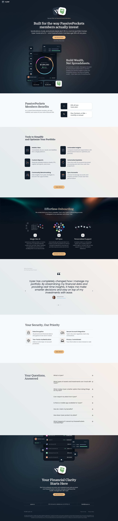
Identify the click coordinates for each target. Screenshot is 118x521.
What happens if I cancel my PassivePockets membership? (69, 422)
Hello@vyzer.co (85, 504)
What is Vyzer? (59, 375)
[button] (25, 291)
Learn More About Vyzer (59, 40)
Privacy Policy (91, 511)
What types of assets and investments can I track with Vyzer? (72, 382)
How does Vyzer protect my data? (65, 415)
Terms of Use (83, 511)
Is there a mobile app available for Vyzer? (68, 403)
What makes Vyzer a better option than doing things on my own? (72, 389)
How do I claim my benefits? (63, 409)
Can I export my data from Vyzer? (65, 397)
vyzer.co (32, 504)
